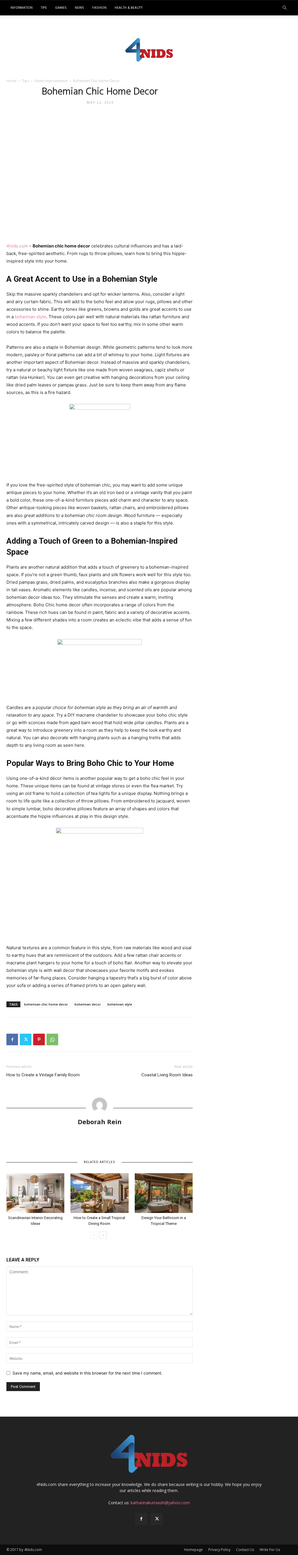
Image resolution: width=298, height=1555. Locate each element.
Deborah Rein (100, 1121)
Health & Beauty (129, 8)
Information (21, 8)
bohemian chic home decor (46, 1004)
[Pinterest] (39, 1039)
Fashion (99, 8)
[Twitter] (25, 1039)
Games (61, 8)
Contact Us (245, 1549)
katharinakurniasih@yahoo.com (160, 1502)
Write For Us (270, 1549)
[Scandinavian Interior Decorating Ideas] (35, 1193)
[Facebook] (12, 1039)
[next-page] (103, 1235)
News (79, 8)
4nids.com (17, 246)
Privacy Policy (219, 1549)
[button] (285, 8)
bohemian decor (87, 1004)
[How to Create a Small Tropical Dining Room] (99, 1193)
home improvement (51, 80)
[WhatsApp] (52, 1039)
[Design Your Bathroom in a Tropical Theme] (164, 1193)
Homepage (193, 1549)
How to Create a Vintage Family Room (43, 1074)
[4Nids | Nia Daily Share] (149, 49)
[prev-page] (93, 1235)
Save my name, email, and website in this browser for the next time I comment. (87, 1372)
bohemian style (30, 316)
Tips (44, 8)
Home (11, 80)
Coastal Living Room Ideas (167, 1074)
